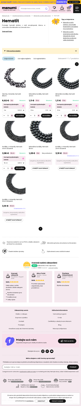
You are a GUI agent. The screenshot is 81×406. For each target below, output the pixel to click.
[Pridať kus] (11, 115)
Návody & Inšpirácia (60, 329)
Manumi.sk (5, 16)
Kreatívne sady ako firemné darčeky (21, 329)
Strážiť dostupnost (40, 168)
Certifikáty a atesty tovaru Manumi (59, 321)
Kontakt (21, 321)
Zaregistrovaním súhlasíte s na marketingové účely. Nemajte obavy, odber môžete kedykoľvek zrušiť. (40, 371)
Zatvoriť (79, 2)
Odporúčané (8, 59)
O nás (60, 318)
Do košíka (20, 115)
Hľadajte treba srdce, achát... (31, 9)
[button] (40, 51)
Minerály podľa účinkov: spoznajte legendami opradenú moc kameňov (70, 25)
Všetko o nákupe (21, 314)
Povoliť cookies (57, 401)
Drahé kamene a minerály (21, 16)
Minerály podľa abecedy (42, 16)
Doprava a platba (21, 318)
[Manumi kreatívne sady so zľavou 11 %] (40, 2)
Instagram (43, 351)
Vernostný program (59, 314)
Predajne (21, 325)
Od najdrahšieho (39, 59)
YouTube (51, 351)
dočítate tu (29, 401)
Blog (59, 325)
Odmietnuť (41, 401)
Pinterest (47, 351)
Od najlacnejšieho (24, 59)
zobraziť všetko (53, 268)
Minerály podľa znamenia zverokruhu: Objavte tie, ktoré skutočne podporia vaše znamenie (70, 36)
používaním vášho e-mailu (28, 371)
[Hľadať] (46, 8)
